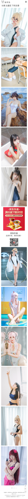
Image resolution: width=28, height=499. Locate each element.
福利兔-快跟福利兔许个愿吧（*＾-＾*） (15, 496)
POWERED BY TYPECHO (10, 495)
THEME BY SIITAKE (20, 495)
